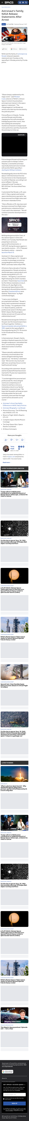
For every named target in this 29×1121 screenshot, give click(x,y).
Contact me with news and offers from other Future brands (14, 1099)
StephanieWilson (14, 291)
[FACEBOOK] (19, 447)
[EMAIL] (19, 449)
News (3, 24)
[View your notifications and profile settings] (23, 2)
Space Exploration (6, 7)
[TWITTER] (21, 447)
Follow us (15, 49)
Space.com (11, 456)
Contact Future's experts (8, 1082)
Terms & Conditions (9, 1110)
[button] (26, 2)
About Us (4, 1078)
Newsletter (24, 49)
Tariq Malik (11, 24)
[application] (14, 144)
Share (5, 49)
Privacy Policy (16, 1109)
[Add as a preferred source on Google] (7, 1071)
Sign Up (14, 1103)
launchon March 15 (8, 252)
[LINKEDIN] (23, 447)
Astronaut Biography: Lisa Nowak (14, 408)
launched (21, 281)
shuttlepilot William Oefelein (11, 170)
